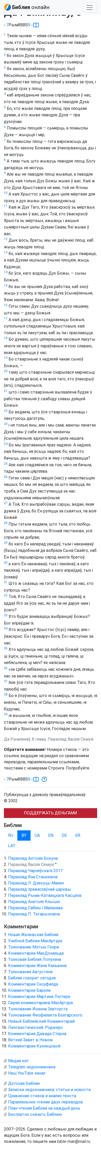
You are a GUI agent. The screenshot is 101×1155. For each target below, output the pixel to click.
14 (6, 272)
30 (6, 562)
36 (6, 668)
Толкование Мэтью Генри (33, 947)
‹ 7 (6, 24)
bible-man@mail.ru (73, 1141)
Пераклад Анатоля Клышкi (34, 901)
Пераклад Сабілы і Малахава (35, 907)
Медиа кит (18, 1060)
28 (6, 523)
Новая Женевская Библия (33, 934)
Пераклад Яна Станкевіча (32, 876)
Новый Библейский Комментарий (41, 1021)
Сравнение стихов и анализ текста (42, 1095)
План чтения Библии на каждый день (44, 1108)
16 (6, 305)
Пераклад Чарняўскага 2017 (35, 870)
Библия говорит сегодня (32, 978)
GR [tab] (77, 835)
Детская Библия (24, 1083)
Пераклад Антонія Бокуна (33, 858)
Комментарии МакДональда (36, 953)
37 (6, 681)
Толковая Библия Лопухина (34, 959)
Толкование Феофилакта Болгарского (45, 1015)
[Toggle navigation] (89, 7)
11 (6, 206)
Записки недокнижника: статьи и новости (49, 1089)
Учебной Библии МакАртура (35, 940)
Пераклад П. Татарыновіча (34, 914)
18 (6, 338)
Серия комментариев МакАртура (40, 1002)
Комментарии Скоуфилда (33, 984)
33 (6, 615)
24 (6, 444)
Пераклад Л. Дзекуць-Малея (36, 883)
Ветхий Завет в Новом (30, 1039)
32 (6, 595)
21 (6, 391)
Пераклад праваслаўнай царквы (39, 889)
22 (6, 411)
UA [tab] (37, 835)
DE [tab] (64, 835)
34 (6, 628)
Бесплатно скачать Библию (35, 1114)
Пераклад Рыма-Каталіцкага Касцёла (44, 895)
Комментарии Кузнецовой (34, 1046)
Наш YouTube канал (26, 1073)
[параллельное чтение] (36, 25)
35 (6, 648)
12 (6, 239)
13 (6, 252)
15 (6, 285)
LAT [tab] (12, 845)
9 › (30, 24)
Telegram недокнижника (31, 1066)
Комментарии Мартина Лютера (39, 996)
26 (6, 477)
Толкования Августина (30, 971)
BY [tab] (23, 835)
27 (6, 503)
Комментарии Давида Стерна (37, 1033)
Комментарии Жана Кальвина (37, 965)
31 (6, 582)
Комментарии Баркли (29, 990)
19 (6, 358)
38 (6, 694)
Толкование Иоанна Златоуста (38, 1008)
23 (6, 424)
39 (6, 714)
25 (6, 463)
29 (6, 543)
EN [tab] (50, 835)
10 (6, 193)
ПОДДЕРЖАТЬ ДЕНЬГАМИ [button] (50, 812)
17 (6, 318)
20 (6, 371)
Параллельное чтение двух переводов (45, 1102)
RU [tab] (10, 835)
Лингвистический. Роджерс (35, 1027)
